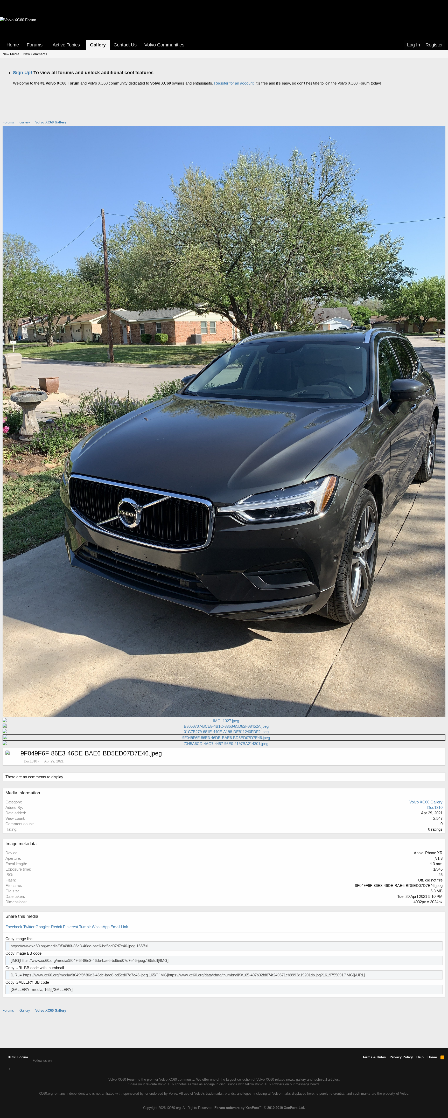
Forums (35, 44)
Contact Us (125, 44)
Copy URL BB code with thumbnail (34, 968)
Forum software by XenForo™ (259, 1108)
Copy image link (19, 938)
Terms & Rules (374, 1057)
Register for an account (234, 83)
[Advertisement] (224, 107)
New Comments (35, 54)
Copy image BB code (23, 953)
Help (420, 1057)
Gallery (98, 44)
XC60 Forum (17, 1057)
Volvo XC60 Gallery (426, 802)
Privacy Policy (401, 1057)
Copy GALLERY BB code (27, 982)
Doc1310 (30, 761)
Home (12, 44)
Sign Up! (22, 72)
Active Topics (66, 44)
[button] (46, 45)
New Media (11, 54)
